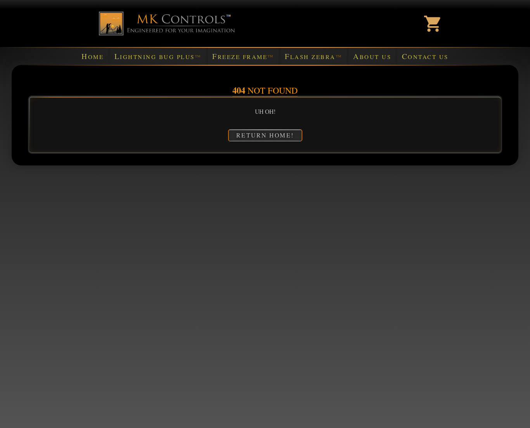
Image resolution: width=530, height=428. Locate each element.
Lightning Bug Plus (158, 56)
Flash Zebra (313, 56)
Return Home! (265, 135)
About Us (372, 56)
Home (92, 56)
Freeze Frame (243, 56)
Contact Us (425, 56)
